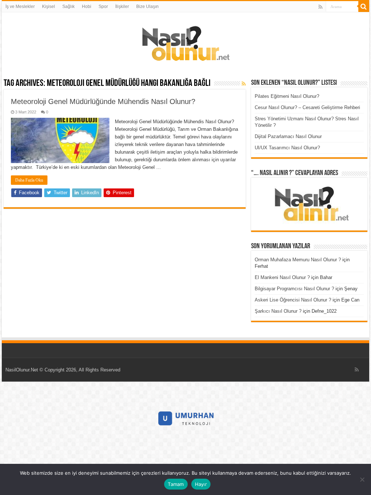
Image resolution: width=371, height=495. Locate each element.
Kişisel (48, 6)
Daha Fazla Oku (29, 180)
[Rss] (320, 7)
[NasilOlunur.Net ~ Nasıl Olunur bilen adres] (185, 41)
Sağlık (68, 6)
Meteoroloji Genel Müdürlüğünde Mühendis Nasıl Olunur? (103, 101)
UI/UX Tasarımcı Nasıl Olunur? (287, 147)
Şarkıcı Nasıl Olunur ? (278, 311)
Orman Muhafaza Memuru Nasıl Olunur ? (298, 259)
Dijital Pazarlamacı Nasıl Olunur (288, 136)
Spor (103, 6)
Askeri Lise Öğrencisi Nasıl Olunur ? (293, 300)
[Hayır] (362, 479)
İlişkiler (122, 6)
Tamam (176, 484)
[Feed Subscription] (244, 84)
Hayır (201, 484)
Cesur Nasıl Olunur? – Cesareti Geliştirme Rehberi (307, 107)
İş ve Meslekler (20, 6)
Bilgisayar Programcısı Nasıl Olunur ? (294, 288)
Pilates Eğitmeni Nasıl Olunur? (287, 96)
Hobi (86, 6)
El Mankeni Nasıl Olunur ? (282, 277)
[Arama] (363, 6)
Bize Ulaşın (147, 6)
